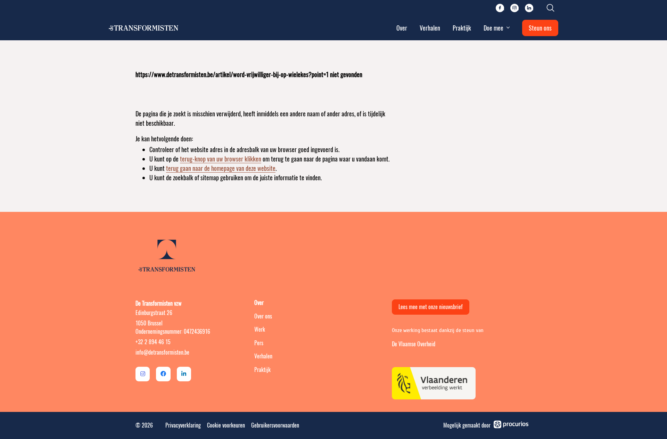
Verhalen (430, 28)
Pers (258, 343)
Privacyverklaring (183, 425)
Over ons (263, 316)
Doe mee (493, 28)
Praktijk (462, 28)
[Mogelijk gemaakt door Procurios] (511, 425)
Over (401, 28)
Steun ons (540, 28)
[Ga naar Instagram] (142, 374)
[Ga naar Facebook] (163, 374)
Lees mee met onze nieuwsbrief (430, 306)
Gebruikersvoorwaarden (275, 425)
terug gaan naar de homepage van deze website (220, 168)
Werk (259, 329)
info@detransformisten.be (162, 352)
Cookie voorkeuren (226, 425)
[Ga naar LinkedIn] (184, 374)
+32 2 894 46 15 (153, 342)
